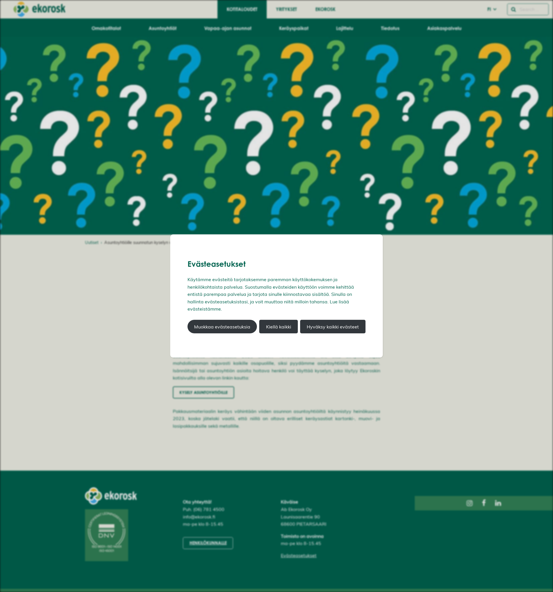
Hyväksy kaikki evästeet (333, 327)
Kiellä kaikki (278, 327)
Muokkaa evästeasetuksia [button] (222, 327)
